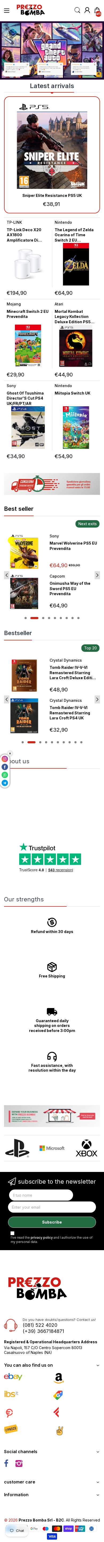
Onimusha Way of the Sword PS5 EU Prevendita (70, 588)
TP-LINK (14, 222)
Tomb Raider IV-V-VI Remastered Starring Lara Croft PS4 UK (70, 712)
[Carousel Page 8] (72, 618)
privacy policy (42, 1238)
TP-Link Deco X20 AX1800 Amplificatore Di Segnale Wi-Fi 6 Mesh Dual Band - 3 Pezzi (27, 240)
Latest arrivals (52, 86)
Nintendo (63, 222)
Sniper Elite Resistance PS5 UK (52, 195)
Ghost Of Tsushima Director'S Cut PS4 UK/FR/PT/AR (25, 398)
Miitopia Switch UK (72, 393)
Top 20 (90, 647)
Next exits (87, 523)
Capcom (57, 576)
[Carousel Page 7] (67, 618)
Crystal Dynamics (66, 660)
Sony (11, 385)
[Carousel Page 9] (78, 618)
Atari (59, 304)
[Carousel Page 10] (81, 742)
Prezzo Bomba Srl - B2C (41, 1520)
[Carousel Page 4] (49, 618)
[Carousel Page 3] (43, 618)
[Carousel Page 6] (61, 618)
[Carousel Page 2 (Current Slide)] (34, 618)
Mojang (14, 304)
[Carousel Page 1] (26, 618)
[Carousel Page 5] (55, 618)
